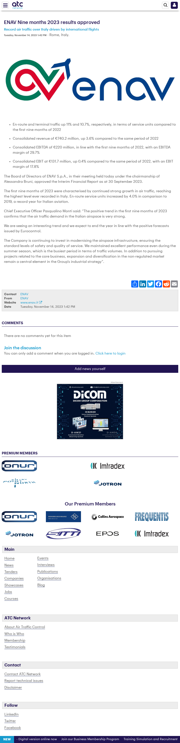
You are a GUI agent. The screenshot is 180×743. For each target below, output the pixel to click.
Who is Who (14, 634)
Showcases (13, 585)
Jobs (8, 592)
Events (43, 558)
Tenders (11, 572)
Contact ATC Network (22, 674)
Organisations (49, 578)
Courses (11, 598)
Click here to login (110, 353)
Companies (14, 578)
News (9, 565)
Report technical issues (23, 681)
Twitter (10, 721)
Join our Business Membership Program (83, 739)
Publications (47, 571)
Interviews (46, 565)
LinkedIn (11, 714)
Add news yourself (90, 369)
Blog (41, 585)
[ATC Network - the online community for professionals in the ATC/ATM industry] (17, 4)
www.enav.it (29, 302)
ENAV (24, 294)
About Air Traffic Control (24, 627)
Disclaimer (13, 687)
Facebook (12, 728)
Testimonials (14, 647)
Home (9, 558)
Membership (14, 640)
